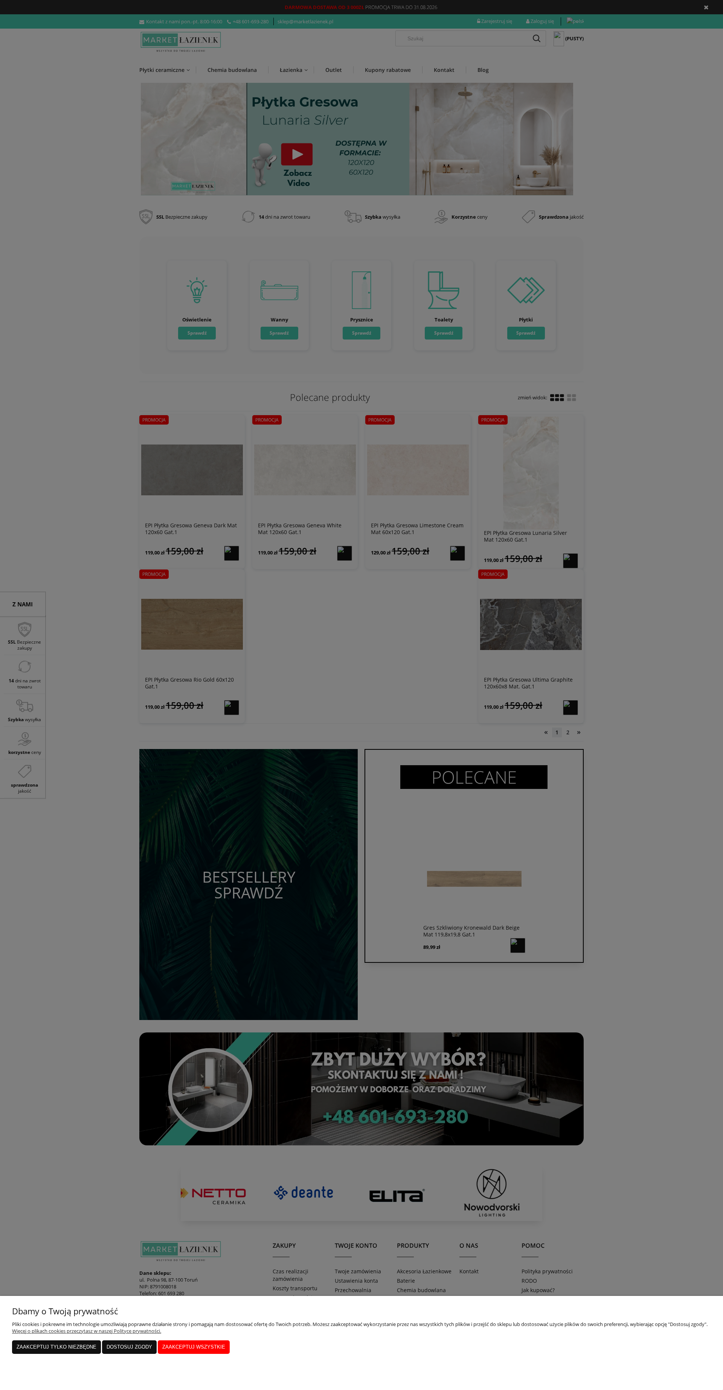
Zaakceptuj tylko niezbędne (56, 1347)
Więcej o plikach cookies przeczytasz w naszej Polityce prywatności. (86, 1331)
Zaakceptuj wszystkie (193, 1347)
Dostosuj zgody (129, 1347)
